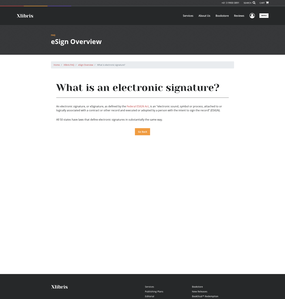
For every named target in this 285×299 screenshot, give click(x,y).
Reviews (239, 16)
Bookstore (222, 16)
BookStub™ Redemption (205, 296)
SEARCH (248, 2)
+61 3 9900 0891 (230, 2)
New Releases (199, 291)
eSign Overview (85, 64)
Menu (264, 15)
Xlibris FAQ (69, 64)
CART (262, 2)
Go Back (142, 131)
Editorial (149, 296)
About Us (204, 16)
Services (188, 16)
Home (57, 64)
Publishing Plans (154, 291)
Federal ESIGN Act (138, 106)
